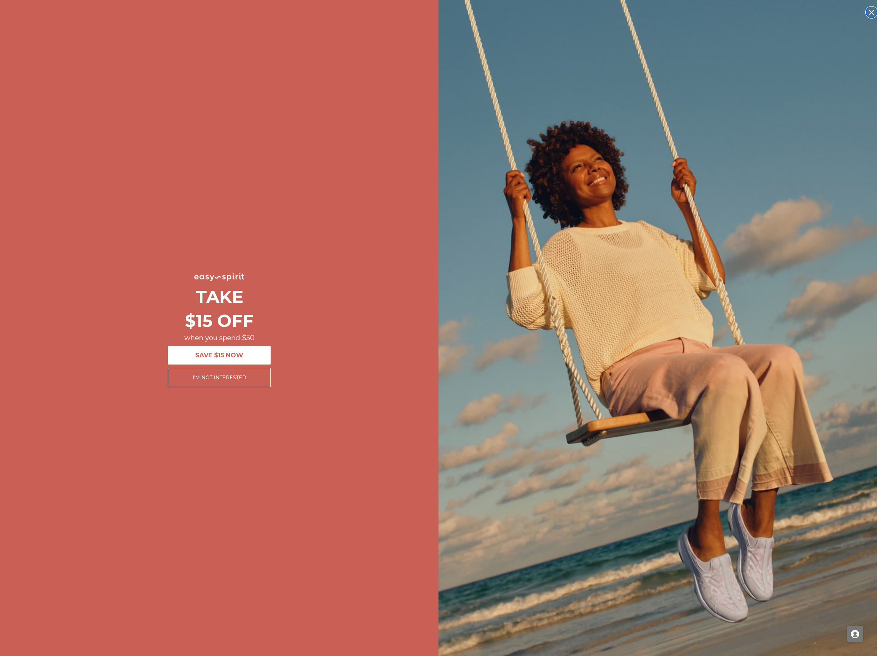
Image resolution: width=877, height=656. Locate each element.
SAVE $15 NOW (219, 355)
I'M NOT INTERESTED (219, 377)
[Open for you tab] (855, 634)
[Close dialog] (871, 12)
